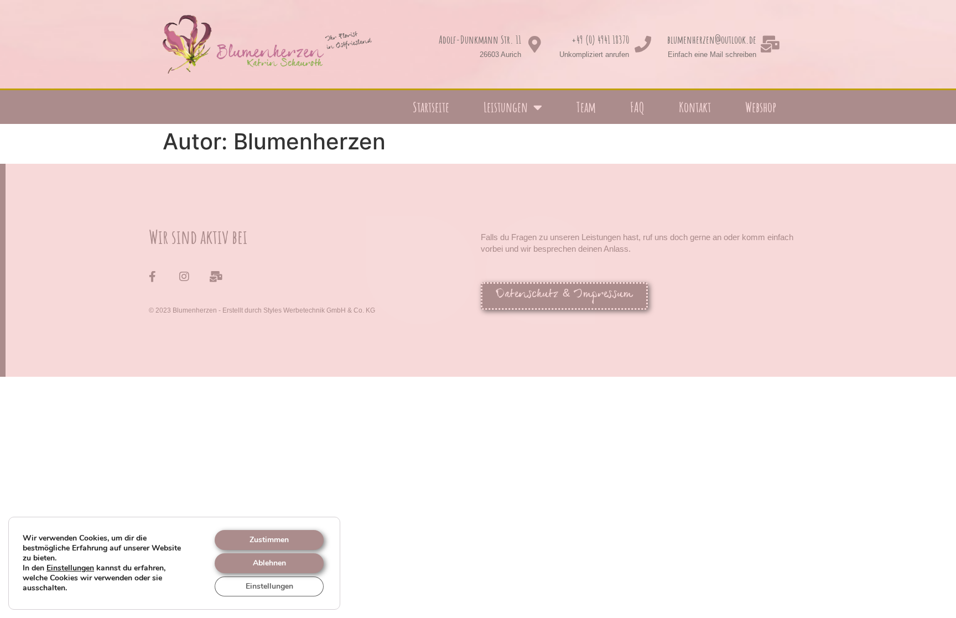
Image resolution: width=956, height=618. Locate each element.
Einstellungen (70, 568)
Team (586, 107)
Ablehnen (269, 563)
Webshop (760, 107)
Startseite (431, 107)
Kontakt (695, 107)
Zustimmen (269, 539)
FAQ (637, 107)
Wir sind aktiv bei (198, 236)
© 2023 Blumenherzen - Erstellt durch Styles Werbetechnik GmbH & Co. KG (262, 310)
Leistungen (506, 107)
